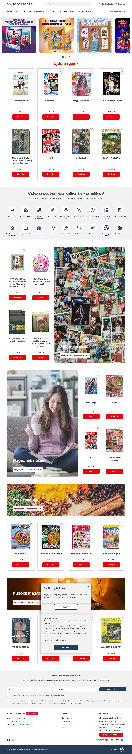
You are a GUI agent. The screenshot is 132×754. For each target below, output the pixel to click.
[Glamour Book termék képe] (20, 84)
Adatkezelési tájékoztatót (54, 695)
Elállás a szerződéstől (111, 735)
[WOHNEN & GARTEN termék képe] (111, 630)
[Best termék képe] (114, 385)
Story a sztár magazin (114, 458)
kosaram (121, 4)
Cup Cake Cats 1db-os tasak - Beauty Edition (41, 281)
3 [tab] (69, 57)
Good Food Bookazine (51, 553)
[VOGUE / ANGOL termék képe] (20, 630)
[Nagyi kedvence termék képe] (81, 84)
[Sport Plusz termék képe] (51, 84)
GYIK (63, 727)
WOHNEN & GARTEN (111, 647)
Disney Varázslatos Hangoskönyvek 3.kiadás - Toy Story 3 (41, 342)
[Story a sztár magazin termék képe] (114, 440)
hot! (51, 158)
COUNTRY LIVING (111, 158)
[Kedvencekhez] (31, 71)
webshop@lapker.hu (117, 11)
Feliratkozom (112, 689)
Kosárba (20, 117)
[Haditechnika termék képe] (81, 141)
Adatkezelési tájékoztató (108, 721)
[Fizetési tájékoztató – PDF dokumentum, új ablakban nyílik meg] (109, 740)
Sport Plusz (51, 100)
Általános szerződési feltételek (110, 718)
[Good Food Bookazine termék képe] (51, 536)
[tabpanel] (19, 35)
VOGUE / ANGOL (20, 647)
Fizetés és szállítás (84, 11)
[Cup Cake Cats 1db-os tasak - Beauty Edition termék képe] (41, 262)
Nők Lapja (91, 402)
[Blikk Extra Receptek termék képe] (81, 536)
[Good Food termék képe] (20, 536)
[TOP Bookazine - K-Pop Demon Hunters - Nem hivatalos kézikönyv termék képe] (111, 84)
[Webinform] (122, 749)
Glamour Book (21, 100)
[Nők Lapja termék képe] (91, 385)
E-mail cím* (59, 689)
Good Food (20, 553)
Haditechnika (81, 158)
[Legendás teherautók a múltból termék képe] (17, 322)
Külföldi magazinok (54, 11)
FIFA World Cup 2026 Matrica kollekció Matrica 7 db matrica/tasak (17, 283)
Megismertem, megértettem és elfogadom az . (38, 695)
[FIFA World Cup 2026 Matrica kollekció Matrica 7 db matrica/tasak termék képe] (17, 262)
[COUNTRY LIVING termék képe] (111, 141)
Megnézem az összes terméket (75, 356)
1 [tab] (63, 57)
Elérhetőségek (67, 718)
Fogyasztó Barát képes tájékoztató (112, 724)
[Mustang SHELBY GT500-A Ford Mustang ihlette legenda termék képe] (20, 141)
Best (114, 402)
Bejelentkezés (107, 4)
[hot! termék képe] (51, 141)
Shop (65, 11)
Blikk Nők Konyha (111, 553)
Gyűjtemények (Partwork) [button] (32, 11)
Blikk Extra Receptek (81, 553)
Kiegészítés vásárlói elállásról (109, 730)
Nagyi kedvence (81, 100)
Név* (10, 689)
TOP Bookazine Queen (111, 100)
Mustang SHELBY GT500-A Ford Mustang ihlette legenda (21, 160)
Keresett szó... (50, 4)
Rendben (66, 647)
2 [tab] (66, 57)
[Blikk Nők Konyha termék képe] (111, 536)
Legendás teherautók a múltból (17, 339)
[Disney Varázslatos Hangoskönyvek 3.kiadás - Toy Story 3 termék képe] (41, 322)
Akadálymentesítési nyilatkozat (110, 727)
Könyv (72, 11)
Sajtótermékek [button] (12, 11)
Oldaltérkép (66, 721)
